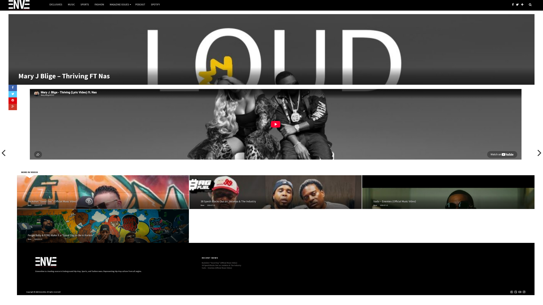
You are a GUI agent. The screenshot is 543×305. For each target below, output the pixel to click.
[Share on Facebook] (12, 88)
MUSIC (71, 4)
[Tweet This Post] (12, 94)
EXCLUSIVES (55, 4)
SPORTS (84, 4)
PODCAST (140, 4)
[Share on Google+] (12, 107)
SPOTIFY (155, 4)
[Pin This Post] (12, 100)
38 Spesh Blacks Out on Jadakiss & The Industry (221, 265)
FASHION (99, 4)
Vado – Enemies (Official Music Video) (217, 268)
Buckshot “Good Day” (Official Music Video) (219, 263)
